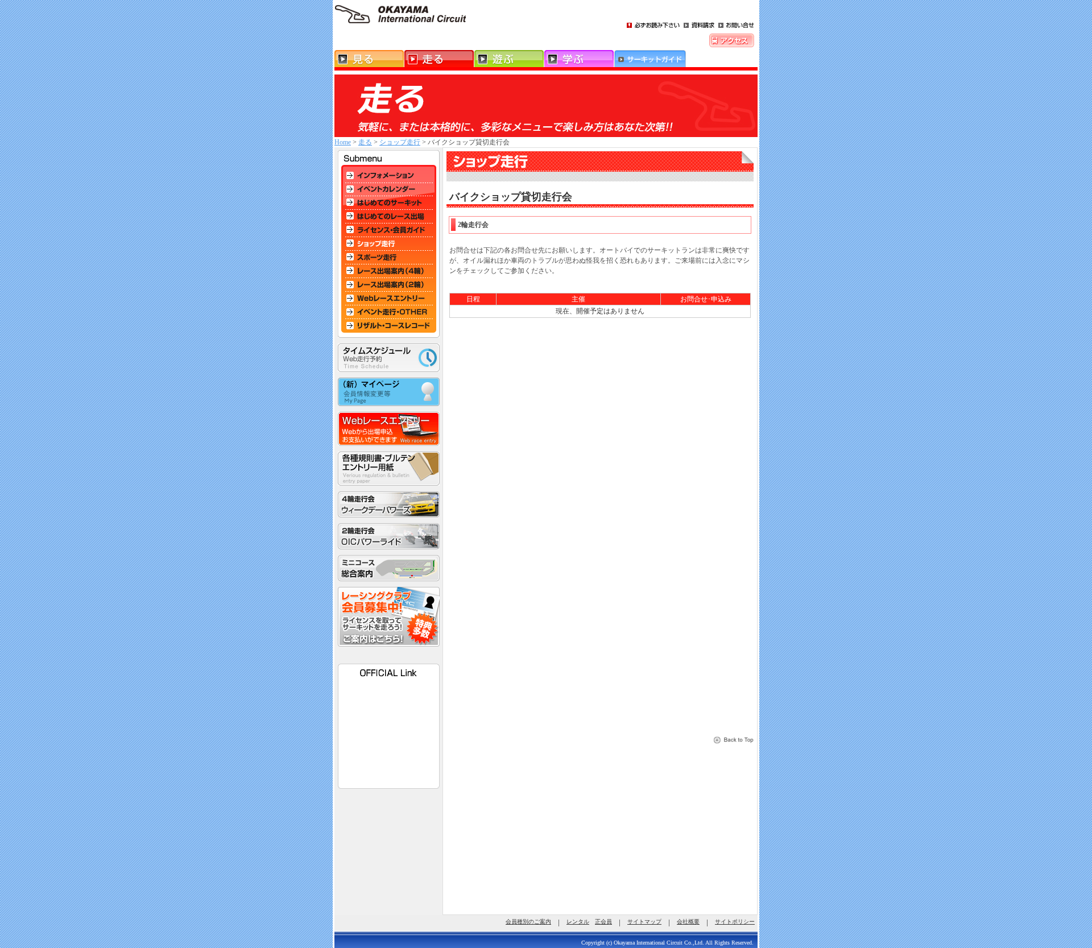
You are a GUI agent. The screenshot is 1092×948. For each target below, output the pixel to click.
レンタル (577, 921)
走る (365, 142)
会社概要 (688, 921)
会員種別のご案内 (528, 921)
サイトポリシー (735, 921)
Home (342, 142)
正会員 (603, 921)
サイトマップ (644, 921)
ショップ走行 (399, 142)
